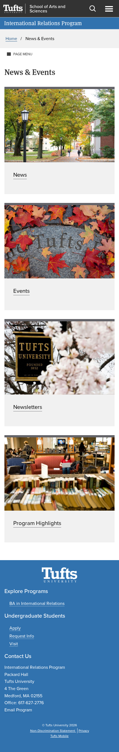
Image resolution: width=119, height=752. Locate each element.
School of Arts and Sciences (47, 8)
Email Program (18, 710)
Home (11, 38)
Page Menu (22, 54)
